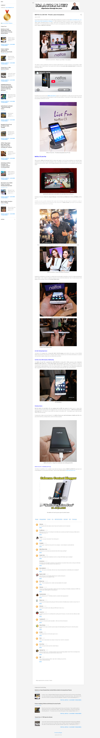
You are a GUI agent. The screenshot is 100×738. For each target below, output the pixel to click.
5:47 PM (46, 600)
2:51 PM (44, 537)
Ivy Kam (40, 632)
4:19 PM (46, 555)
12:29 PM (44, 632)
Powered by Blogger (58, 732)
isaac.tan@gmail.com (10, 7)
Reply (40, 527)
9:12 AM (47, 574)
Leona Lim (41, 612)
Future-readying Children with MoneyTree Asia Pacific (48, 703)
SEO (70, 519)
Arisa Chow (41, 644)
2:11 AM (46, 644)
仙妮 (40, 657)
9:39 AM (46, 619)
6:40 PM (46, 561)
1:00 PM (43, 638)
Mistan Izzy (41, 581)
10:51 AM (45, 587)
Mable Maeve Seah (43, 549)
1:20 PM (43, 657)
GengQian (41, 543)
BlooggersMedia (43, 519)
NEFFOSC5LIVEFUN (58, 519)
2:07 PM (46, 530)
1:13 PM (45, 524)
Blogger (36, 519)
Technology (74, 519)
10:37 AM (46, 581)
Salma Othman (42, 625)
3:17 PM (49, 549)
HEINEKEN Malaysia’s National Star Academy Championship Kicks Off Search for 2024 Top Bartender (6, 87)
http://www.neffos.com (70, 470)
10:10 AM (47, 625)
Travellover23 (42, 619)
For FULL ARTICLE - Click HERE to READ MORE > (71, 700)
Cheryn (40, 537)
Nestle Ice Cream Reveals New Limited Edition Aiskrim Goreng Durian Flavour (53, 690)
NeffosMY (66, 519)
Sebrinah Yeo (42, 650)
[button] (81, 15)
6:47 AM (47, 568)
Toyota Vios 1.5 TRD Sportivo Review (43, 717)
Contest (48, 519)
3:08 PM (46, 650)
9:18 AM (45, 606)
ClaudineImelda (42, 594)
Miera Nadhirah (42, 568)
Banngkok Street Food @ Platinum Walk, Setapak (6, 126)
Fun (52, 519)
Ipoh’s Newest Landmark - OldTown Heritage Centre (6, 107)
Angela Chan (42, 555)
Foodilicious (41, 530)
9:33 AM (45, 612)
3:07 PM (45, 543)
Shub (40, 638)
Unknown (41, 524)
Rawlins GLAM (42, 574)
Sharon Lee (41, 600)
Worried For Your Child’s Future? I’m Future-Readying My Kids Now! (6, 184)
